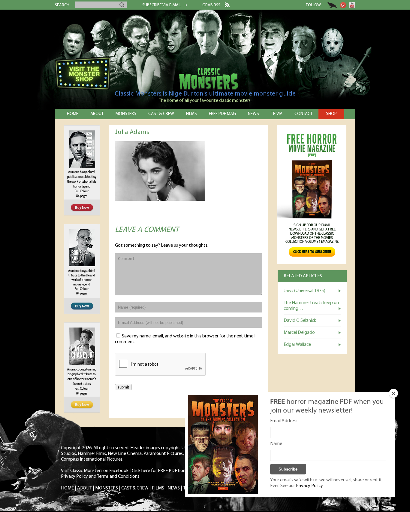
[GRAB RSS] (225, 6)
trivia (276, 114)
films (191, 114)
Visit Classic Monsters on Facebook (94, 470)
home (72, 114)
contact (303, 114)
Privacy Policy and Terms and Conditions (100, 476)
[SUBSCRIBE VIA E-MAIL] (184, 5)
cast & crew (161, 114)
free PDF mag (222, 114)
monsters (126, 114)
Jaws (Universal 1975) (304, 290)
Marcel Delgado (299, 332)
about (97, 114)
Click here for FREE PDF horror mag (166, 470)
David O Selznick (300, 320)
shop (331, 114)
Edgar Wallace (297, 344)
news (253, 114)
